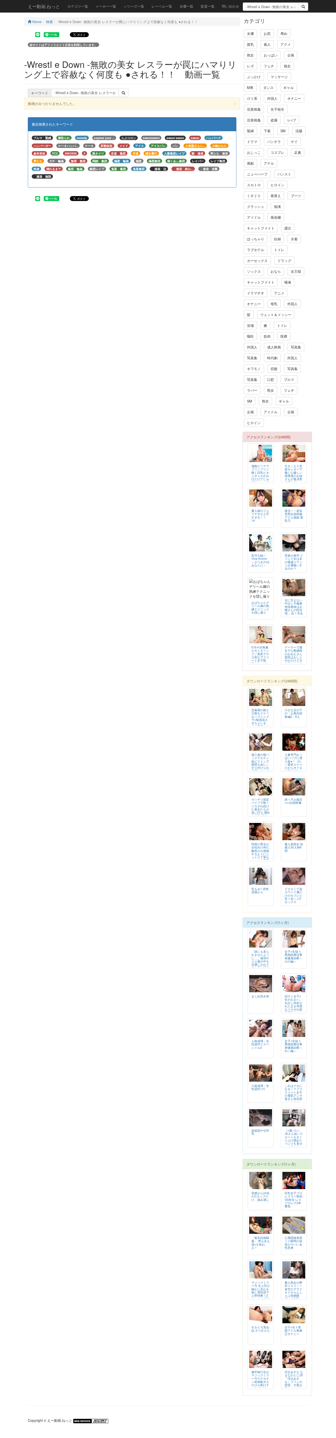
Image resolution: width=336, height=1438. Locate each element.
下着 (267, 130)
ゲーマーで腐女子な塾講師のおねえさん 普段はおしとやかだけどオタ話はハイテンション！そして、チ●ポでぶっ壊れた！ (293, 661)
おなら (276, 271)
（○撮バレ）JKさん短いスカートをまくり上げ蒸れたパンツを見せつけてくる (294, 1138)
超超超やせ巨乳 (260, 1132)
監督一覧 (207, 6)
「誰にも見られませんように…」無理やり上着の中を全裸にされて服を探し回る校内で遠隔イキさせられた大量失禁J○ (260, 964)
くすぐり (254, 195)
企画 (290, 55)
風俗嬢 (276, 217)
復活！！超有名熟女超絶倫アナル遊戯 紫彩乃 (294, 515)
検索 (49, 21)
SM (283, 130)
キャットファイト (261, 228)
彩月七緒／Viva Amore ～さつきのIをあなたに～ (260, 560)
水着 (294, 238)
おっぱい (270, 55)
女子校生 (277, 109)
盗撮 (274, 119)
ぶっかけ (254, 76)
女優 (250, 33)
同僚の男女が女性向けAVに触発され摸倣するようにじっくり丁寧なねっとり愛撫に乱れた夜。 (260, 853)
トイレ (279, 249)
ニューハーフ (257, 174)
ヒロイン (277, 184)
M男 (250, 87)
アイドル (254, 217)
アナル (269, 163)
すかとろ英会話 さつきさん (260, 1328)
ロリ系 (252, 98)
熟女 (250, 55)
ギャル (288, 87)
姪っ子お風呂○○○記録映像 (293, 801)
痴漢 (277, 206)
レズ (250, 65)
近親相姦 (254, 109)
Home (36, 21)
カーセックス (257, 260)
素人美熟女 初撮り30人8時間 (294, 847)
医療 (283, 336)
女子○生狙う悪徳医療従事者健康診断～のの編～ (293, 956)
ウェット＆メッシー (275, 314)
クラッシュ (255, 206)
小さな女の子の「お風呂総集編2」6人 (293, 713)
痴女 (287, 65)
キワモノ (254, 368)
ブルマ (289, 379)
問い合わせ (230, 6)
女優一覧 (186, 6)
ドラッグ (284, 260)
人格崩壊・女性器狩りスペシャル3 (260, 1044)
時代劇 (272, 357)
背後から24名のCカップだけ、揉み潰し (260, 1196)
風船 (250, 163)
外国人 (272, 98)
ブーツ (296, 195)
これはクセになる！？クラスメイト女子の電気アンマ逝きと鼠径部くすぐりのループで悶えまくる (293, 1096)
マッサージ (279, 76)
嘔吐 (250, 336)
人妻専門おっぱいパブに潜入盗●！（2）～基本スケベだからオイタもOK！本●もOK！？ (294, 764)
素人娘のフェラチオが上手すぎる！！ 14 (260, 515)
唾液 (287, 282)
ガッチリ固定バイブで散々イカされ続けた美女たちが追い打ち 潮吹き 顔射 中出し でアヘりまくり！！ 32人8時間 (260, 812)
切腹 (274, 368)
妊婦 (277, 238)
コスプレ (277, 152)
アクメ (285, 44)
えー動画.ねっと (44, 6)
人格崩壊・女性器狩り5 (260, 1087)
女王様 (296, 271)
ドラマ (252, 141)
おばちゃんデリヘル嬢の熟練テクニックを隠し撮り (260, 607)
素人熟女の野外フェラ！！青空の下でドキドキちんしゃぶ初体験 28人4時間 (293, 1290)
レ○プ (291, 119)
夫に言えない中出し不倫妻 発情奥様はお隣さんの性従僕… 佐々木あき (294, 608)
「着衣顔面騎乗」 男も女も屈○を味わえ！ (260, 1242)
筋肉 (267, 336)
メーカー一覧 (105, 6)
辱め (283, 33)
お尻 (267, 33)
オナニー (294, 98)
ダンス (268, 87)
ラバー (252, 390)
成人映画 (274, 347)
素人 (267, 44)
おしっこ (254, 152)
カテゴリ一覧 (77, 6)
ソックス (254, 271)
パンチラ (274, 141)
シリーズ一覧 (133, 6)
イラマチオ (255, 292)
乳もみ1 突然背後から (260, 890)
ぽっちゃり (255, 238)
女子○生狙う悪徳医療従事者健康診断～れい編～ (293, 1045)
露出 (287, 228)
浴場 (250, 325)
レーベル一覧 (162, 6)
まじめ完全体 (260, 996)
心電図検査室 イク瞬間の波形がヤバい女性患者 (293, 1242)
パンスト (284, 174)
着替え (276, 195)
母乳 (274, 303)
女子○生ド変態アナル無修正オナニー (293, 1330)
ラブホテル (255, 249)
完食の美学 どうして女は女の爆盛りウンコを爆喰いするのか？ (294, 561)
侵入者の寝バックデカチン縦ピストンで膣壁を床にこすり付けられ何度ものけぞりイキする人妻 (260, 765)
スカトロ (254, 184)
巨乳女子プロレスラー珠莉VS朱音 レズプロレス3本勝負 (293, 1199)
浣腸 (298, 130)
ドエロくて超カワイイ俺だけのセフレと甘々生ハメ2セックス (293, 895)
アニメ (279, 292)
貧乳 (250, 44)
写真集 (296, 347)
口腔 (270, 379)
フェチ (269, 65)
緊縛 (250, 130)
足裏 (297, 152)
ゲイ (294, 141)
